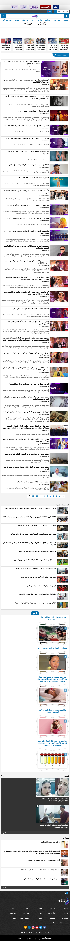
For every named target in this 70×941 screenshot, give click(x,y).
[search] (3, 16)
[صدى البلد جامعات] (33, 7)
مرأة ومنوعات (7, 20)
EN (50, 11)
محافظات (52, 918)
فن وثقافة (25, 20)
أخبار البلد (48, 20)
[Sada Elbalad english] (14, 7)
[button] (67, 41)
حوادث (40, 20)
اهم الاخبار (57, 20)
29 (37, 496)
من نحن (46, 932)
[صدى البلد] (35, 16)
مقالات (53, 923)
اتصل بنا (38, 932)
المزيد (4, 833)
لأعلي (64, 893)
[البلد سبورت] (45, 7)
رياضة (33, 20)
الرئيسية (65, 20)
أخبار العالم (26, 913)
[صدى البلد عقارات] (23, 7)
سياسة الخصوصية (26, 932)
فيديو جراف (65, 918)
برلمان (14, 918)
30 (33, 496)
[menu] (66, 16)
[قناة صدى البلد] (56, 7)
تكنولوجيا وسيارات (24, 918)
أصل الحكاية (13, 913)
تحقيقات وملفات (63, 923)
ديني (41, 913)
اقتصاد (40, 918)
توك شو (17, 20)
